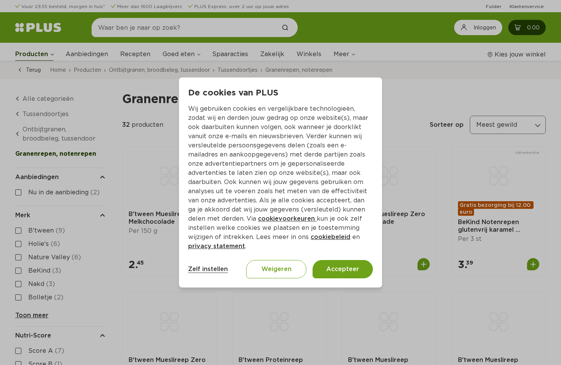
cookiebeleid (330, 237)
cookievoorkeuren (287, 218)
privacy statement (216, 246)
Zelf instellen (208, 269)
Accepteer (342, 269)
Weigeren (276, 269)
